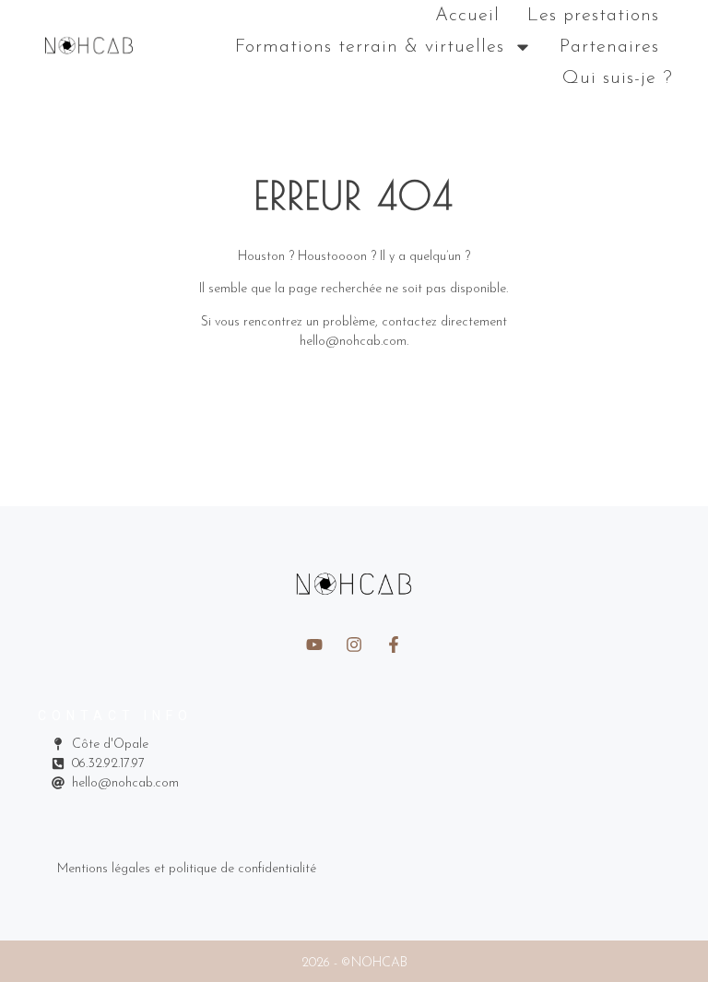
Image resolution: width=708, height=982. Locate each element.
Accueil (467, 15)
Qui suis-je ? (617, 78)
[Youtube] (314, 644)
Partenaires (609, 47)
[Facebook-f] (393, 644)
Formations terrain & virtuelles (369, 47)
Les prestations (593, 15)
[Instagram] (354, 644)
